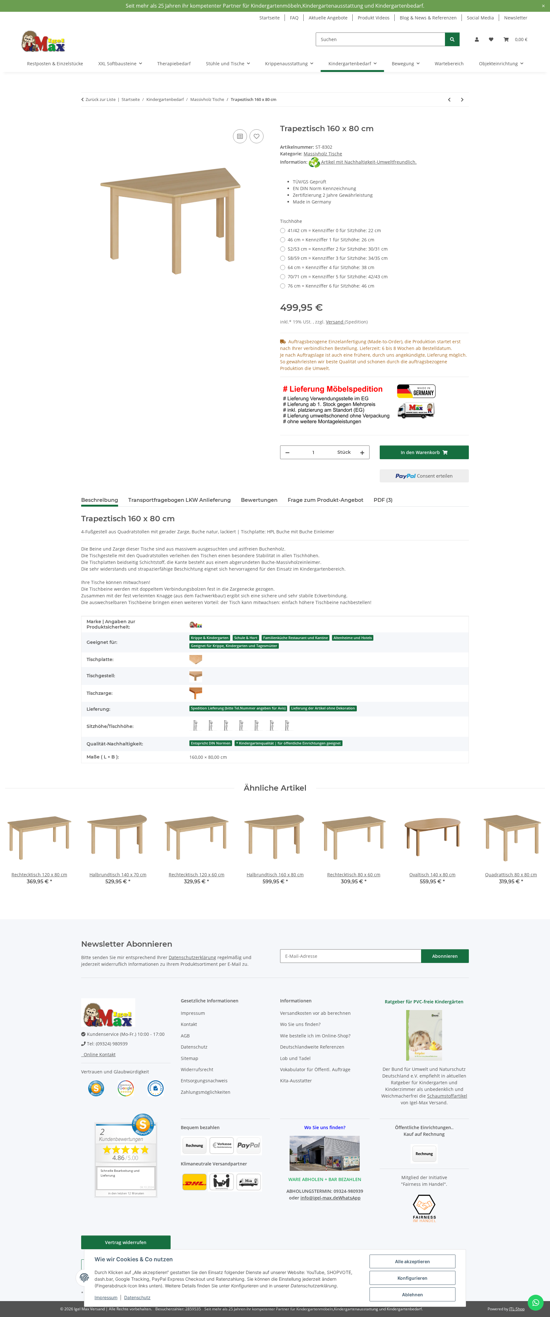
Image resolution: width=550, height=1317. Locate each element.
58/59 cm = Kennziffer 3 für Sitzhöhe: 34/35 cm (338, 258)
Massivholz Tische (323, 154)
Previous (16, 848)
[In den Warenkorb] (86, 120)
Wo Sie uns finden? (300, 1024)
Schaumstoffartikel (447, 1096)
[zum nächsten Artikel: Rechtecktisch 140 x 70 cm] (462, 99)
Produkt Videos (374, 18)
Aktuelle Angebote (328, 18)
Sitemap (189, 1058)
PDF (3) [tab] (383, 500)
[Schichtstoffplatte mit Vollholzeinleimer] (195, 660)
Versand (335, 322)
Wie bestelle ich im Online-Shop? (315, 1036)
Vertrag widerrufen (125, 1242)
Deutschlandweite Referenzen (312, 1047)
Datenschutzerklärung (192, 957)
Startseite (269, 18)
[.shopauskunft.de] (156, 1088)
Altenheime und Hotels (353, 638)
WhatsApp (349, 1198)
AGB (185, 1036)
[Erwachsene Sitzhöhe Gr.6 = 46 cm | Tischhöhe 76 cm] (287, 725)
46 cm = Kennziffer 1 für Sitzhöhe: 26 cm (331, 240)
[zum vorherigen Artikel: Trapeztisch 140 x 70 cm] (449, 99)
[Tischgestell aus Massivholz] (195, 676)
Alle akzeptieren (412, 1261)
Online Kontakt (98, 1054)
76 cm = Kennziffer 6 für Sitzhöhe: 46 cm (331, 286)
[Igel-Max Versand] (195, 624)
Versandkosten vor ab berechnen (315, 1013)
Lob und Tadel (295, 1058)
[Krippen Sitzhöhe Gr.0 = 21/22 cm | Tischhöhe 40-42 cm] (195, 725)
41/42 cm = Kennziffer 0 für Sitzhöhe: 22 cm (334, 230)
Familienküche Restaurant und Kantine (295, 638)
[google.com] (126, 1088)
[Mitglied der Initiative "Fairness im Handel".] (424, 1208)
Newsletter (515, 18)
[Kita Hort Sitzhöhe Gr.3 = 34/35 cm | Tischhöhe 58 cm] (241, 725)
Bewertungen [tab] (259, 500)
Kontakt (189, 1024)
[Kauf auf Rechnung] (424, 1153)
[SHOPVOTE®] (96, 1088)
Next (534, 848)
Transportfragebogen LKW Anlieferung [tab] (179, 500)
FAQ (294, 18)
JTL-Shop (517, 1309)
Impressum (106, 1297)
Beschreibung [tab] (99, 500)
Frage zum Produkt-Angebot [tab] (325, 500)
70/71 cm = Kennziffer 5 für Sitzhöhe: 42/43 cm (338, 277)
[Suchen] (452, 39)
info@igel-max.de (319, 1198)
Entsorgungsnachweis (204, 1081)
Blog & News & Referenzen (428, 18)
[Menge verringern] (287, 452)
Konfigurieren (412, 1278)
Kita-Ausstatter (296, 1081)
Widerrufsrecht (197, 1069)
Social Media (480, 18)
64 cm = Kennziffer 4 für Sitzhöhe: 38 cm (331, 267)
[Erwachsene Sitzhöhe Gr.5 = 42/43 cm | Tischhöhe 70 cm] (272, 725)
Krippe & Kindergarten (210, 638)
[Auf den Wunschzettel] (257, 136)
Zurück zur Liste (101, 99)
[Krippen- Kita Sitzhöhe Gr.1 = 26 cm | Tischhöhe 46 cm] (211, 725)
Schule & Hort (245, 638)
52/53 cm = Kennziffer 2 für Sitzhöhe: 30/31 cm (338, 249)
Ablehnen (412, 1294)
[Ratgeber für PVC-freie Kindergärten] (424, 1035)
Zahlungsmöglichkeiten (205, 1092)
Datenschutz (137, 1297)
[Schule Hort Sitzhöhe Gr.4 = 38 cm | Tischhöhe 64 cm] (256, 725)
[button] (477, 39)
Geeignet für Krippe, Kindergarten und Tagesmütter (234, 646)
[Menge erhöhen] (362, 452)
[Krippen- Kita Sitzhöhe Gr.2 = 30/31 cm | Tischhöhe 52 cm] (226, 725)
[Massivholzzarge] (195, 693)
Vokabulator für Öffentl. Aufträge (315, 1069)
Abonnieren (445, 956)
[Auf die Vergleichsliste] (240, 136)
